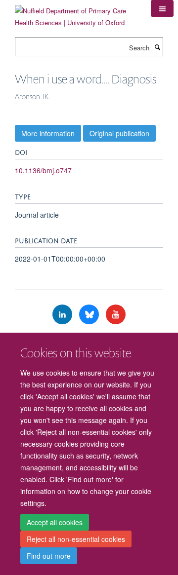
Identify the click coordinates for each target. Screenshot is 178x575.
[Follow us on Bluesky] (90, 314)
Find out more (49, 556)
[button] (162, 8)
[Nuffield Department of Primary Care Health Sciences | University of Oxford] (75, 13)
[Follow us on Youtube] (116, 314)
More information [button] (48, 133)
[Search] (157, 46)
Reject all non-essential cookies (76, 539)
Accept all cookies (55, 522)
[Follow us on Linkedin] (63, 314)
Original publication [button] (119, 133)
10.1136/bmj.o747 (43, 170)
